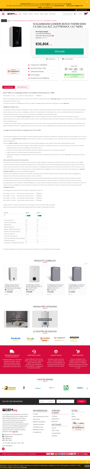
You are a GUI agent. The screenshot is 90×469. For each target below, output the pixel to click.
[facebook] (3, 449)
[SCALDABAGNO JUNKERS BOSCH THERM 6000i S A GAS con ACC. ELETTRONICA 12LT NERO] (15, 37)
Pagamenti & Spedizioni (39, 422)
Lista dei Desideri (56, 433)
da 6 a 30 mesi (74, 75)
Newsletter (54, 436)
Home (8, 20)
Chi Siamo (35, 414)
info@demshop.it (8, 436)
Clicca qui (24, 467)
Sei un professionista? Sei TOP (41, 416)
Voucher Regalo (76, 419)
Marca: (37, 31)
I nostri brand (45, 379)
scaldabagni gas (45, 319)
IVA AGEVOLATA (37, 432)
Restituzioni (55, 421)
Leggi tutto (15, 431)
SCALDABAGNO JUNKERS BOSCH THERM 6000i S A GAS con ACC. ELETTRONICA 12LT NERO (34, 20)
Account (54, 428)
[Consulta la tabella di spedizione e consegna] (53, 35)
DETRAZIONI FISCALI (38, 429)
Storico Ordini (55, 430)
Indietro (4, 20)
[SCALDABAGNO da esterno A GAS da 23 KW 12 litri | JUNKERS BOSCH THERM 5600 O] (55, 274)
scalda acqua (17, 319)
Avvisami (60, 51)
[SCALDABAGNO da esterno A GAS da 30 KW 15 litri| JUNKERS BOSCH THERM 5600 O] (77, 274)
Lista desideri (68, 59)
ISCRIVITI (81, 401)
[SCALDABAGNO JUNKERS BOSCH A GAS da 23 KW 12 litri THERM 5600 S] (34, 274)
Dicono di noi (36, 419)
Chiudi (87, 466)
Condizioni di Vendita (38, 424)
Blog (73, 414)
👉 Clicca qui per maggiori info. (73, 5)
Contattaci (54, 416)
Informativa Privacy (38, 427)
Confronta (51, 59)
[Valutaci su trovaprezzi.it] (13, 71)
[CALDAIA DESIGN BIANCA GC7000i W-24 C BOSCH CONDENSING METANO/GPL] (13, 274)
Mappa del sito (55, 419)
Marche (74, 416)
